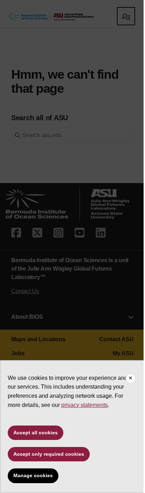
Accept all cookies (35, 432)
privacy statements (84, 405)
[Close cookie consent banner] (130, 378)
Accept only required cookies (48, 454)
